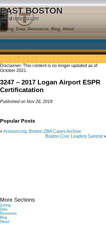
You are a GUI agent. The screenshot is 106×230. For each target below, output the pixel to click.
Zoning (7, 29)
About (68, 29)
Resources (38, 29)
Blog (55, 29)
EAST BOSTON (31, 11)
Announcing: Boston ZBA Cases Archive (42, 131)
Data (20, 29)
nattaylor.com (26, 18)
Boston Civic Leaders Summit (73, 136)
